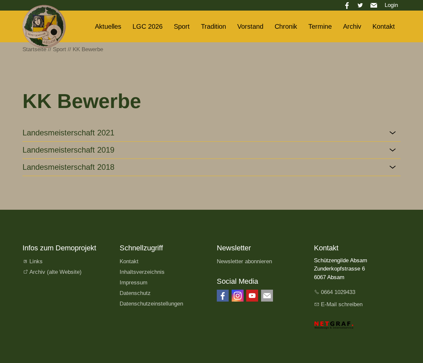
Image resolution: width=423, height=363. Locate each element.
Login (391, 5)
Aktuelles (108, 26)
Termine (320, 26)
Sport (182, 26)
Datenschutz (135, 293)
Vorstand (250, 26)
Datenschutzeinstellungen (151, 304)
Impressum (133, 282)
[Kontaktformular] (267, 296)
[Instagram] (238, 296)
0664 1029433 (338, 292)
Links (36, 261)
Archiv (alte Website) (55, 272)
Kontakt (383, 26)
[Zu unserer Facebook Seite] (223, 296)
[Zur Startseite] (44, 26)
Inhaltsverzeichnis (142, 272)
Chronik (286, 26)
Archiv (352, 26)
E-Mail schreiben (342, 304)
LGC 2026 (148, 26)
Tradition (213, 26)
